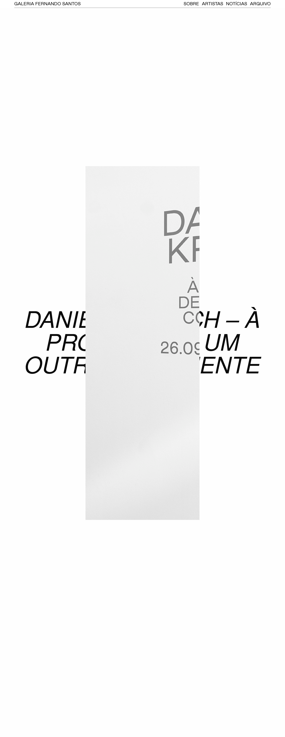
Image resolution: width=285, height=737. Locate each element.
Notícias (236, 4)
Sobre (191, 4)
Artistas (212, 4)
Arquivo (260, 4)
